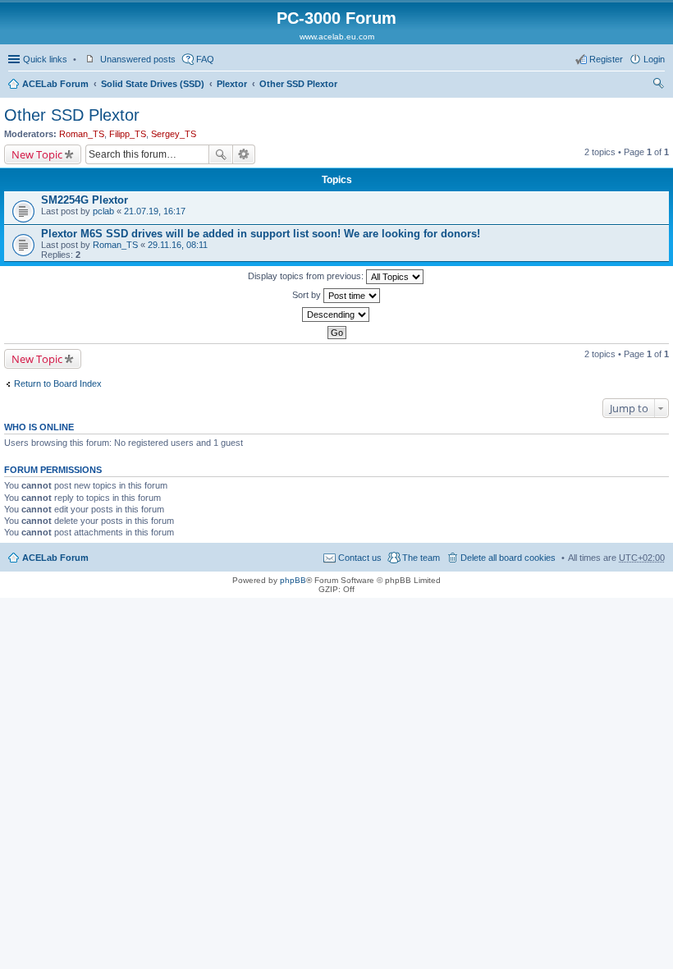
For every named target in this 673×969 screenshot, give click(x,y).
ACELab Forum (55, 84)
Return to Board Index (58, 383)
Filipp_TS (127, 134)
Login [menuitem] (654, 59)
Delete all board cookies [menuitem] (508, 558)
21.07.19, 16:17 (154, 211)
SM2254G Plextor (84, 200)
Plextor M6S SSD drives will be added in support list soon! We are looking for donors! (260, 233)
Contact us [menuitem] (360, 558)
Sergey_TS (173, 134)
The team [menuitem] (421, 558)
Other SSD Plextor (298, 84)
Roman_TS (81, 134)
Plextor (232, 84)
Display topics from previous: (307, 276)
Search (220, 154)
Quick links (45, 59)
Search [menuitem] (658, 85)
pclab (103, 211)
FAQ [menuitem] (205, 59)
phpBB (293, 580)
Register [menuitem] (606, 59)
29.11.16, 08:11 (178, 245)
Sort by (307, 295)
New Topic (36, 154)
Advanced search (244, 154)
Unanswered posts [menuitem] (138, 59)
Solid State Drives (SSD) (152, 84)
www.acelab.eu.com (337, 36)
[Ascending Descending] (336, 314)
